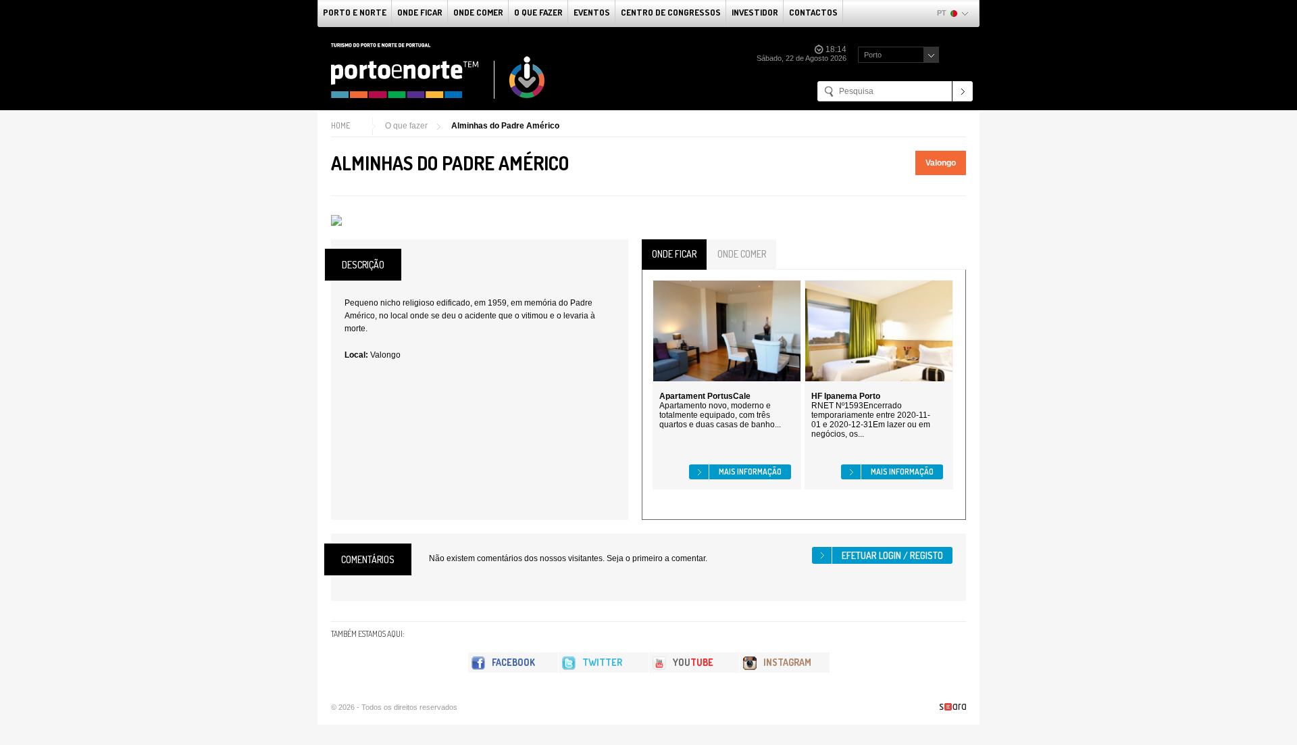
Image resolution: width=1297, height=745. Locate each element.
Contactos (813, 12)
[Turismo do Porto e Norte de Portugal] (438, 71)
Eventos (592, 12)
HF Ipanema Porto (845, 396)
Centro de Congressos (671, 12)
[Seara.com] (953, 707)
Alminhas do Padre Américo (505, 125)
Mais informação (750, 471)
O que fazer (538, 12)
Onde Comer (478, 12)
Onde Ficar (419, 12)
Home (340, 125)
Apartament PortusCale (705, 396)
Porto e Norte (354, 12)
